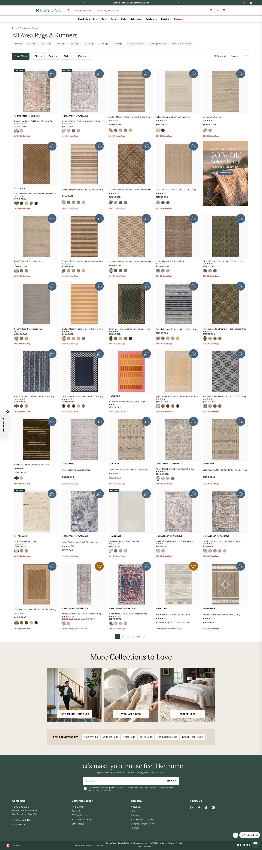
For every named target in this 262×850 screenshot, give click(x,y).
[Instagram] (192, 808)
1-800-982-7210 (20, 806)
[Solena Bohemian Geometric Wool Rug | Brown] (36, 439)
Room (114, 19)
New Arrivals (91, 736)
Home (14, 28)
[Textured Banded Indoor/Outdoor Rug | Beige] (178, 584)
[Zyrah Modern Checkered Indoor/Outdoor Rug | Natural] (36, 584)
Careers (135, 815)
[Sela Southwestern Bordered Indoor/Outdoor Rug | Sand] (225, 439)
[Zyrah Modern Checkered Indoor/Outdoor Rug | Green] (131, 304)
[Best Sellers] (187, 695)
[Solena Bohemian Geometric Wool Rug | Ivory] (178, 91)
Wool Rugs (129, 736)
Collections (136, 19)
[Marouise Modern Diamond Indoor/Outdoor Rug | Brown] (131, 236)
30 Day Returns (79, 815)
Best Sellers (84, 19)
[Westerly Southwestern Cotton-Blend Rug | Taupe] (225, 584)
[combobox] (239, 56)
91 (138, 636)
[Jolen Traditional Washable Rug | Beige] (84, 439)
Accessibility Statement (142, 819)
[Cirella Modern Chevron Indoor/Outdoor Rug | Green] (225, 236)
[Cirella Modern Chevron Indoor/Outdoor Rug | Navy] (36, 371)
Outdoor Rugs (110, 736)
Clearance (179, 19)
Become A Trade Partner (143, 823)
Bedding (165, 19)
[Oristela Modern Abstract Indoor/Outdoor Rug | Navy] (178, 304)
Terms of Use (111, 843)
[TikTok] (206, 808)
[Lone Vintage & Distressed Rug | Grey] (36, 304)
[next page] (144, 637)
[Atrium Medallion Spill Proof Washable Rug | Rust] (131, 584)
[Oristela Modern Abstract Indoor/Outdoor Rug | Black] (84, 236)
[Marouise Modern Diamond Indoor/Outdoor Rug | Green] (225, 304)
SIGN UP (171, 781)
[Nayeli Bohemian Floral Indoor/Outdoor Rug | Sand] (131, 439)
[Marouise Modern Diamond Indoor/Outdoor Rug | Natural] (131, 164)
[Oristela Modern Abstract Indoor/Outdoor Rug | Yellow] (84, 304)
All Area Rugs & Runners (29, 28)
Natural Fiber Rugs (192, 736)
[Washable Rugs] (131, 695)
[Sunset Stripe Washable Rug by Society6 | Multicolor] (131, 371)
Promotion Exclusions (82, 819)
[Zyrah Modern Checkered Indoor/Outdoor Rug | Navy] (84, 371)
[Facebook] (199, 808)
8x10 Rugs (146, 736)
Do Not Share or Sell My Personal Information (166, 843)
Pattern (82, 56)
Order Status (78, 823)
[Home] (48, 10)
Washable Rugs (131, 714)
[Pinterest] (213, 808)
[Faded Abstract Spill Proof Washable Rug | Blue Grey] (84, 511)
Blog (133, 811)
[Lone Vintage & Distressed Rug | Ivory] (36, 236)
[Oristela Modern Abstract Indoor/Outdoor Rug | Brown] (84, 164)
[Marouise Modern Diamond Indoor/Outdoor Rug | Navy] (225, 371)
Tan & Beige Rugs (167, 736)
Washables (151, 19)
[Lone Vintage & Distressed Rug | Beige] (178, 236)
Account (76, 811)
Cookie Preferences (144, 846)
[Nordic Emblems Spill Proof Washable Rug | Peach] (225, 511)
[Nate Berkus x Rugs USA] (74, 695)
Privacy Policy (123, 843)
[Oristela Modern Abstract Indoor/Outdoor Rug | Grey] (131, 91)
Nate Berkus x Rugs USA (74, 714)
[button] (21, 56)
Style (123, 19)
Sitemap (135, 828)
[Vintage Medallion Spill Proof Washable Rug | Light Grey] (178, 511)
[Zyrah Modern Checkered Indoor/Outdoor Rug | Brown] (36, 164)
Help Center (78, 806)
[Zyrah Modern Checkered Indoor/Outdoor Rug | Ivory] (178, 371)
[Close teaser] (7, 411)
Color (103, 19)
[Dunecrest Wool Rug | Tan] (225, 91)
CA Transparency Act (139, 843)
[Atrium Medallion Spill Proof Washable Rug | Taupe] (178, 439)
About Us (135, 806)
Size (95, 19)
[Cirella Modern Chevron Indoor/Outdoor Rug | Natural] (178, 164)
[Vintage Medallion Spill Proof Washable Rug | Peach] (84, 584)
